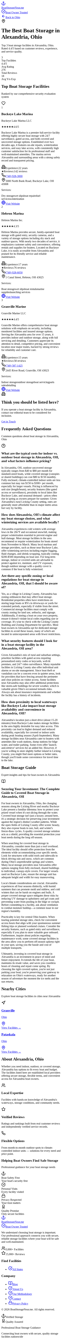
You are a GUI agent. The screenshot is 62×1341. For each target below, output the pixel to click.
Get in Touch (8, 421)
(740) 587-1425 (14, 365)
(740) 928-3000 (14, 176)
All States (17, 1269)
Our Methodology (22, 1293)
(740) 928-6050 (14, 272)
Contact (16, 1298)
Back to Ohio (13, 17)
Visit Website (13, 203)
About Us (17, 1289)
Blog (15, 1284)
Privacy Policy (20, 1303)
